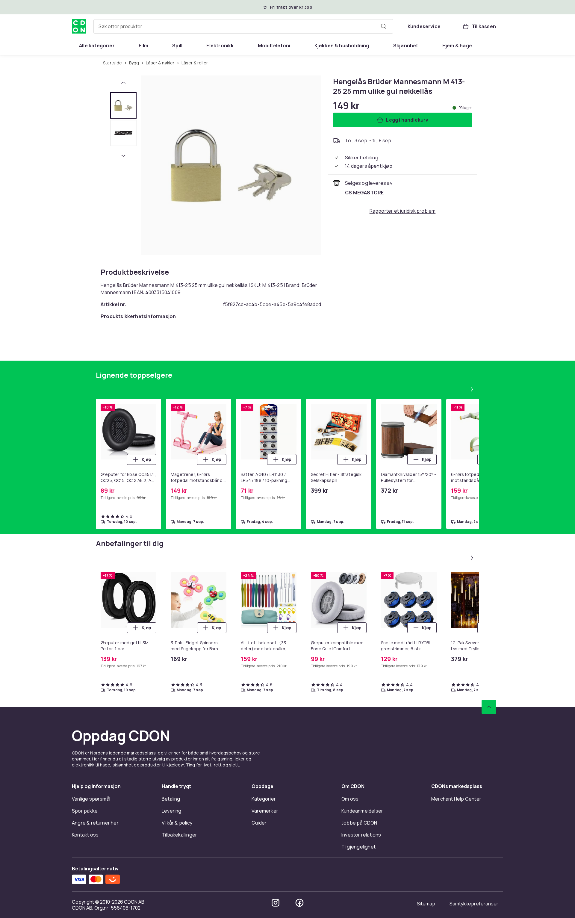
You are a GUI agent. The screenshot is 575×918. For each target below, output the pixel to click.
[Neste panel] (472, 389)
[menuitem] (97, 45)
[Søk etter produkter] (383, 26)
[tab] (123, 105)
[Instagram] (275, 902)
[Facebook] (299, 902)
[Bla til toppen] (489, 707)
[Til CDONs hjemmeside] (79, 26)
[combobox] (243, 26)
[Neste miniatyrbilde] (123, 156)
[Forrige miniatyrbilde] (123, 82)
